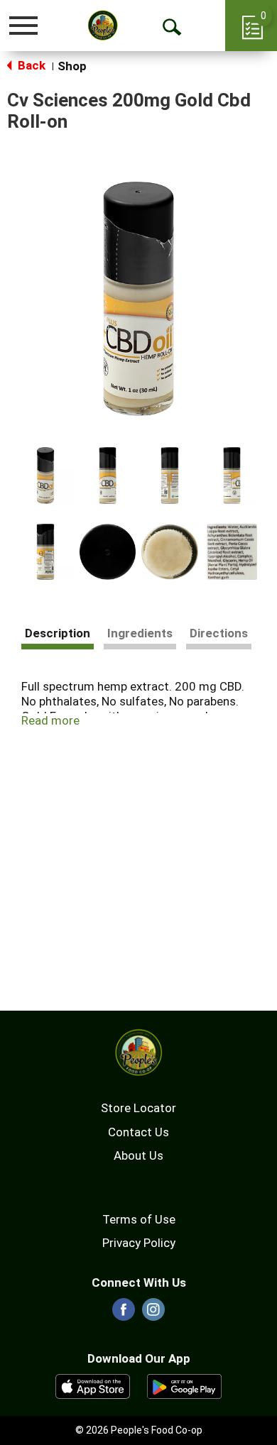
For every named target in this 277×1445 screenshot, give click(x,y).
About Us (138, 1155)
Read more (50, 720)
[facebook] (123, 1314)
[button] (45, 475)
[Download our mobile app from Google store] (184, 1385)
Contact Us (138, 1132)
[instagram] (153, 1314)
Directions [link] (219, 633)
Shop (72, 66)
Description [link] (57, 633)
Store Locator (138, 1108)
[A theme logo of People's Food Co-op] (103, 25)
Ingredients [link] (140, 633)
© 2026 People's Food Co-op (138, 1430)
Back (30, 65)
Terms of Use (138, 1219)
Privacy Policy (138, 1243)
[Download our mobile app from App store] (92, 1385)
